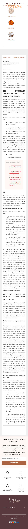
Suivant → (22, 57)
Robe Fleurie (11, 28)
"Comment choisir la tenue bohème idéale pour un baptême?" (15, 173)
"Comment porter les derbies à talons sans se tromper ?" (15, 183)
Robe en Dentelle (12, 16)
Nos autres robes (10, 6)
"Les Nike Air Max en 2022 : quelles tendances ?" (15, 166)
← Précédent (16, 57)
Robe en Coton (11, 40)
